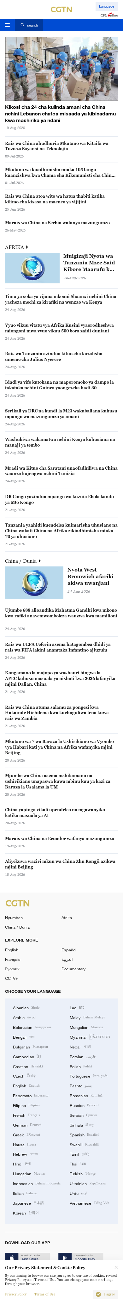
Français (12, 959)
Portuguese (88, 1075)
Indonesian (37, 1183)
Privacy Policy (15, 1294)
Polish (81, 1066)
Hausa (24, 1144)
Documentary (74, 968)
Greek (26, 1134)
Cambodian (27, 1056)
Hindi (22, 1163)
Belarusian (32, 1027)
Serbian (83, 1115)
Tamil (79, 1154)
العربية (67, 959)
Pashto (81, 1085)
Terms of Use (44, 1294)
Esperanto (31, 1095)
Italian (25, 1193)
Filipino (26, 1105)
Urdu (78, 1193)
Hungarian (29, 1173)
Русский (12, 968)
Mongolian (86, 1027)
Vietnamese (89, 1203)
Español (69, 949)
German (27, 1125)
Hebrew (25, 1154)
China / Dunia (21, 561)
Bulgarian (30, 1046)
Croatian (28, 1066)
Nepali (80, 1046)
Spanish (84, 1134)
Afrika (67, 917)
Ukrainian (88, 1183)
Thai (78, 1163)
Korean (26, 1212)
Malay (87, 1017)
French (26, 1115)
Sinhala (82, 1125)
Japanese (28, 1203)
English (11, 949)
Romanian (86, 1095)
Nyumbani (14, 917)
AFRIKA (15, 247)
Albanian (26, 1007)
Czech (24, 1075)
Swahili (84, 1144)
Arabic (24, 1017)
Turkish (83, 1173)
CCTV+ (11, 978)
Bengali (23, 1037)
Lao (77, 1007)
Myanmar (90, 1037)
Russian (84, 1105)
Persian (83, 1056)
